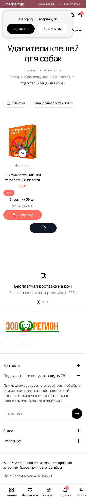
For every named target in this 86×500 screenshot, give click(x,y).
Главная (30, 70)
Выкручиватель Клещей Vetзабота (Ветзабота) (22, 177)
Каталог (50, 70)
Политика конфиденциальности (27, 475)
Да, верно (20, 28)
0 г (9, 193)
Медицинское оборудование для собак (40, 76)
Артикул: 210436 (21, 205)
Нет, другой (52, 28)
